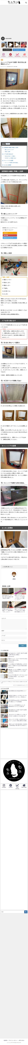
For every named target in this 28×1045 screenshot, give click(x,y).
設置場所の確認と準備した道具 (10, 147)
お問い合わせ (21, 1040)
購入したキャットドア (9, 149)
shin (14, 579)
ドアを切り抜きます (8, 154)
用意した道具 (7, 151)
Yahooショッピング (8, 237)
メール (4, 635)
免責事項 (5, 1040)
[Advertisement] (14, 21)
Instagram (3, 56)
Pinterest (10, 56)
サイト (3, 640)
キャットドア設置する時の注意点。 (12, 162)
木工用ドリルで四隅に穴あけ (10, 158)
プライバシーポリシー (13, 1040)
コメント (4, 618)
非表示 (7, 143)
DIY (2, 59)
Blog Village (24, 56)
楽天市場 (6, 235)
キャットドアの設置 (8, 160)
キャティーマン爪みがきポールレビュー (19, 685)
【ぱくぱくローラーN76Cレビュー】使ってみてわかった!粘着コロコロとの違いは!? (14, 682)
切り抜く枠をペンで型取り (10, 156)
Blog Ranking (17, 56)
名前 (3, 630)
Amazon (6, 232)
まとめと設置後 (7, 164)
